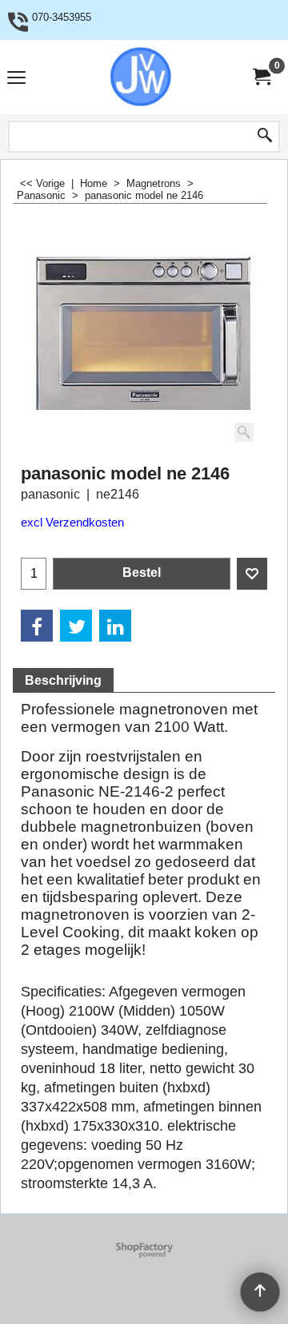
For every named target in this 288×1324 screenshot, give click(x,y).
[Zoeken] (265, 136)
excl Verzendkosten (72, 522)
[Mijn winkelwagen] (261, 77)
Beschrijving (63, 680)
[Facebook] (37, 626)
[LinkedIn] (115, 626)
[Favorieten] (252, 574)
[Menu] (16, 78)
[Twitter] (76, 626)
